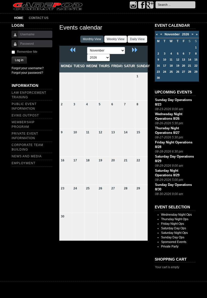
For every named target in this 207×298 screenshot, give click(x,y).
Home (18, 18)
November (173, 34)
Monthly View (92, 39)
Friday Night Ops (172, 224)
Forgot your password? (27, 72)
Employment (23, 163)
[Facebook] (141, 5)
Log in (19, 60)
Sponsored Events (173, 242)
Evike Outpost (25, 115)
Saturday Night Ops (174, 233)
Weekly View (115, 39)
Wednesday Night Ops (176, 214)
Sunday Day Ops (172, 237)
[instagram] (133, 5)
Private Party (169, 246)
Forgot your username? (28, 68)
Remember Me (27, 52)
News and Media (27, 156)
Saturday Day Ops (173, 228)
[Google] (149, 5)
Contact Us (38, 18)
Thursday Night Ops (174, 219)
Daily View (137, 39)
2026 (185, 34)
